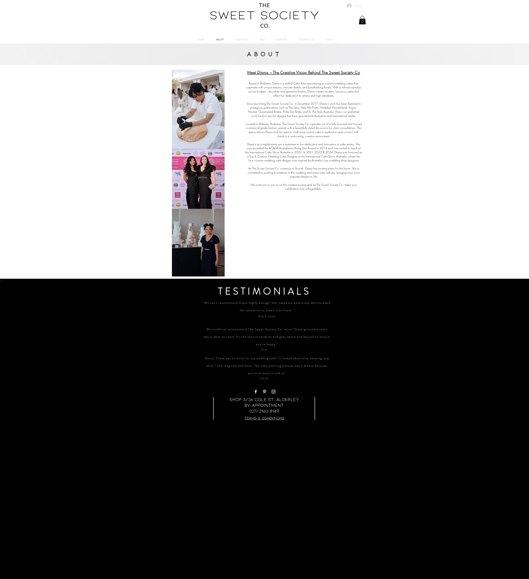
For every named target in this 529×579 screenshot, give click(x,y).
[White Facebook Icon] (255, 391)
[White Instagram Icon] (273, 391)
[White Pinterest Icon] (264, 391)
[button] (362, 20)
